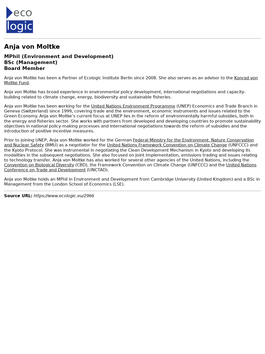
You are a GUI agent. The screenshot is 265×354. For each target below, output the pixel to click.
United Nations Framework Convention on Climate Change (167, 145)
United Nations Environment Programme (133, 106)
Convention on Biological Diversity (39, 164)
